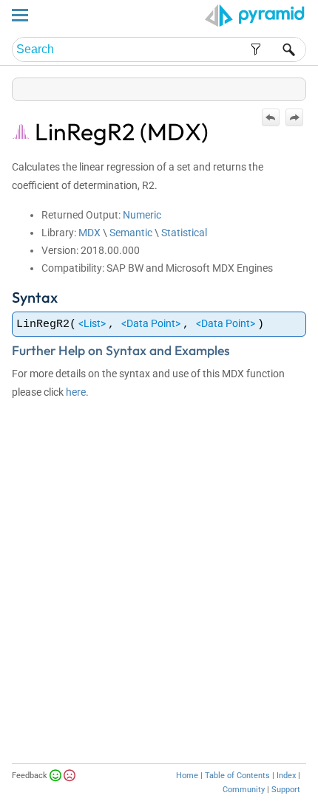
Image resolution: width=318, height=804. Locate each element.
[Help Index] (304, 86)
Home (187, 775)
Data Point (150, 323)
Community (244, 789)
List (92, 323)
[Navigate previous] (271, 117)
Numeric (142, 215)
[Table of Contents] (294, 86)
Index (286, 775)
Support (285, 789)
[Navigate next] (294, 117)
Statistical (184, 232)
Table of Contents (237, 775)
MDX (89, 232)
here (76, 392)
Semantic (130, 232)
